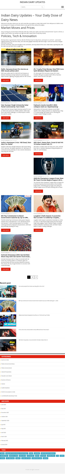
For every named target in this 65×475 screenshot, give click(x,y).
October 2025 (4, 416)
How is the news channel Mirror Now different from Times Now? (34, 329)
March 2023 (4, 436)
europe (43, 455)
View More (6, 80)
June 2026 (3, 404)
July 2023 (3, 424)
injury (18, 458)
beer (37, 455)
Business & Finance (6, 380)
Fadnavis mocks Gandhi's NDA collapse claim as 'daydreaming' (46, 106)
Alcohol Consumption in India (8, 392)
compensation (36, 458)
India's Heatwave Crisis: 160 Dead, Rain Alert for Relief (16, 143)
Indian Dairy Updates (32, 2)
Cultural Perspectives (6, 372)
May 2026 (3, 408)
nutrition (30, 455)
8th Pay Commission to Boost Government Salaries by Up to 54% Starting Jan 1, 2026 (14, 216)
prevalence (51, 455)
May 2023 (3, 428)
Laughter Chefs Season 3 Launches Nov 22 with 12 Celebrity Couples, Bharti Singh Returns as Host (47, 216)
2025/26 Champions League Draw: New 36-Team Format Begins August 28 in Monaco (48, 179)
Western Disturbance (48, 453)
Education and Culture (6, 376)
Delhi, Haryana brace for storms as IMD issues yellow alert (14, 70)
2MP (31, 453)
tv (57, 455)
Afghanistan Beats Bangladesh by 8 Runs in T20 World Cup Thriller (34, 315)
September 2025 (5, 420)
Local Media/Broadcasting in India (9, 396)
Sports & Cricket (5, 360)
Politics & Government (6, 368)
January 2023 (4, 444)
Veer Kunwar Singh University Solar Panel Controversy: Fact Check (14, 106)
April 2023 (3, 432)
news (62, 455)
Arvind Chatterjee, (5, 67)
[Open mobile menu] (62, 7)
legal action (26, 458)
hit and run (10, 458)
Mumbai (37, 453)
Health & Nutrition (5, 388)
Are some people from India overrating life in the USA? (31, 286)
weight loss (13, 455)
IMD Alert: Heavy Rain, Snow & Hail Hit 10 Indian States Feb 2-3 (48, 143)
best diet (22, 455)
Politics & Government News (8, 364)
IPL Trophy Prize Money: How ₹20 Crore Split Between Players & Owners (49, 70)
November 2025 (5, 412)
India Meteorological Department (17, 453)
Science (3, 384)
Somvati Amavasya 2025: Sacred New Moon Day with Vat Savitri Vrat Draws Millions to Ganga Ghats (15, 255)
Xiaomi (45, 458)
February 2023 (4, 440)
